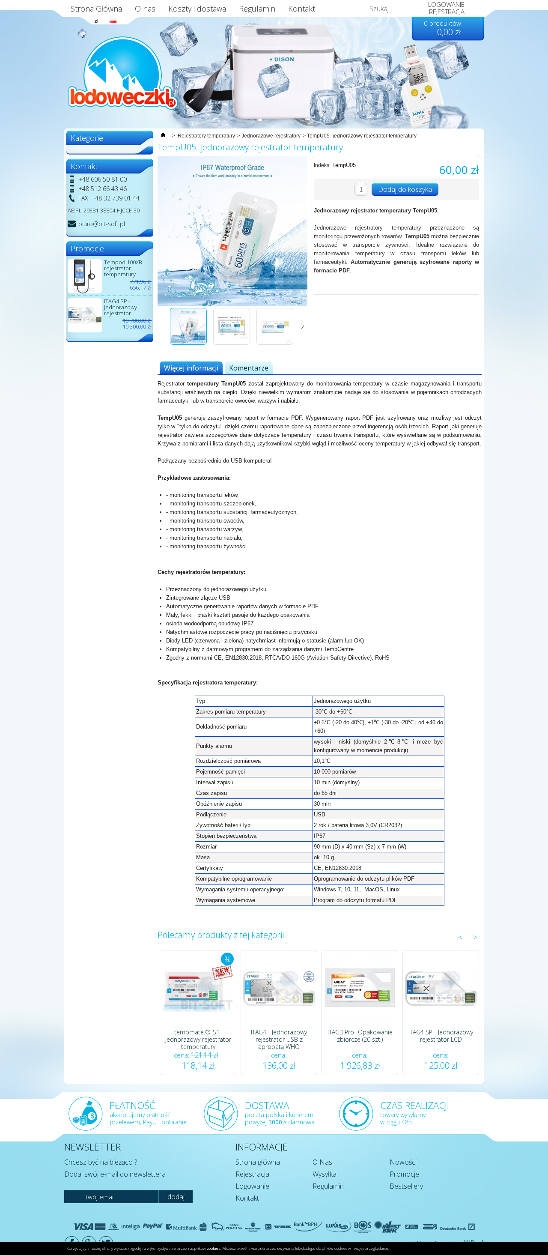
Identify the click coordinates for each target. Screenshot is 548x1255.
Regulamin (257, 8)
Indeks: (322, 165)
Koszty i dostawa (197, 8)
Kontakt (301, 8)
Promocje (404, 1174)
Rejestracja (252, 1174)
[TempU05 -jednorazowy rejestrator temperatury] (188, 343)
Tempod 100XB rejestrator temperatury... (123, 268)
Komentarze (248, 368)
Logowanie (252, 1186)
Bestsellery (406, 1186)
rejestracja (447, 11)
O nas (145, 8)
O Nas (322, 1162)
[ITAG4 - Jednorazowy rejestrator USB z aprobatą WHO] (279, 988)
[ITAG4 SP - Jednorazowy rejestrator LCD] (441, 988)
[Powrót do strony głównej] (163, 136)
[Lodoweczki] (123, 73)
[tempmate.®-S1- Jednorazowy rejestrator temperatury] (198, 988)
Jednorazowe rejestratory (271, 136)
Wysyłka (325, 1174)
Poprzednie (163, 326)
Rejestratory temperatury (206, 136)
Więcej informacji (191, 368)
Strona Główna (96, 8)
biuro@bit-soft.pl (101, 224)
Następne (302, 326)
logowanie (446, 4)
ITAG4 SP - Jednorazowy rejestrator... (120, 307)
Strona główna (257, 1162)
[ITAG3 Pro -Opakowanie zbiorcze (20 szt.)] (360, 988)
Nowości (403, 1162)
